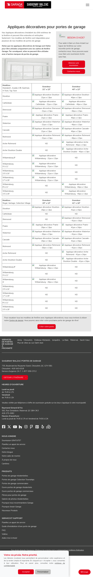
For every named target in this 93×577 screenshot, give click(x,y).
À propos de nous (9, 460)
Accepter (26, 572)
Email (85, 572)
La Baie (65, 340)
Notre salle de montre (11, 456)
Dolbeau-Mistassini (42, 340)
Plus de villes (22, 343)
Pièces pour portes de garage (14, 495)
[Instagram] (26, 427)
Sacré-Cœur (85, 340)
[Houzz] (20, 427)
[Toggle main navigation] (87, 5)
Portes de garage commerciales (15, 483)
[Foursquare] (31, 427)
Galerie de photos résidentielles (15, 499)
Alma (19, 340)
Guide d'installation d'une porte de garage (19, 526)
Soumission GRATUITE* (11, 440)
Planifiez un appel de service (13, 444)
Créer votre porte (46, 326)
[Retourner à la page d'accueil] (28, 4)
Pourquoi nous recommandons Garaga (17, 503)
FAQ (3, 530)
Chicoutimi (28, 340)
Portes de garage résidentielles (15, 476)
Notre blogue (7, 452)
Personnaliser (42, 572)
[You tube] (15, 427)
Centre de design (16, 320)
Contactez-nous (73, 71)
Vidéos (5, 534)
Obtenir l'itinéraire (13, 377)
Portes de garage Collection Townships (18, 479)
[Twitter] (9, 427)
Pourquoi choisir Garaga (11, 506)
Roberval (74, 340)
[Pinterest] (37, 427)
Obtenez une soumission (73, 64)
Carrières (5, 463)
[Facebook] (3, 427)
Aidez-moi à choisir (9, 538)
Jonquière (56, 340)
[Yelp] (42, 427)
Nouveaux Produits (10, 510)
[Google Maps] (48, 427)
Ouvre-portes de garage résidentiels (17, 487)
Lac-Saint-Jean (37, 343)
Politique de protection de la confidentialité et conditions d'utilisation (60, 550)
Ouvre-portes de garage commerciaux (17, 491)
